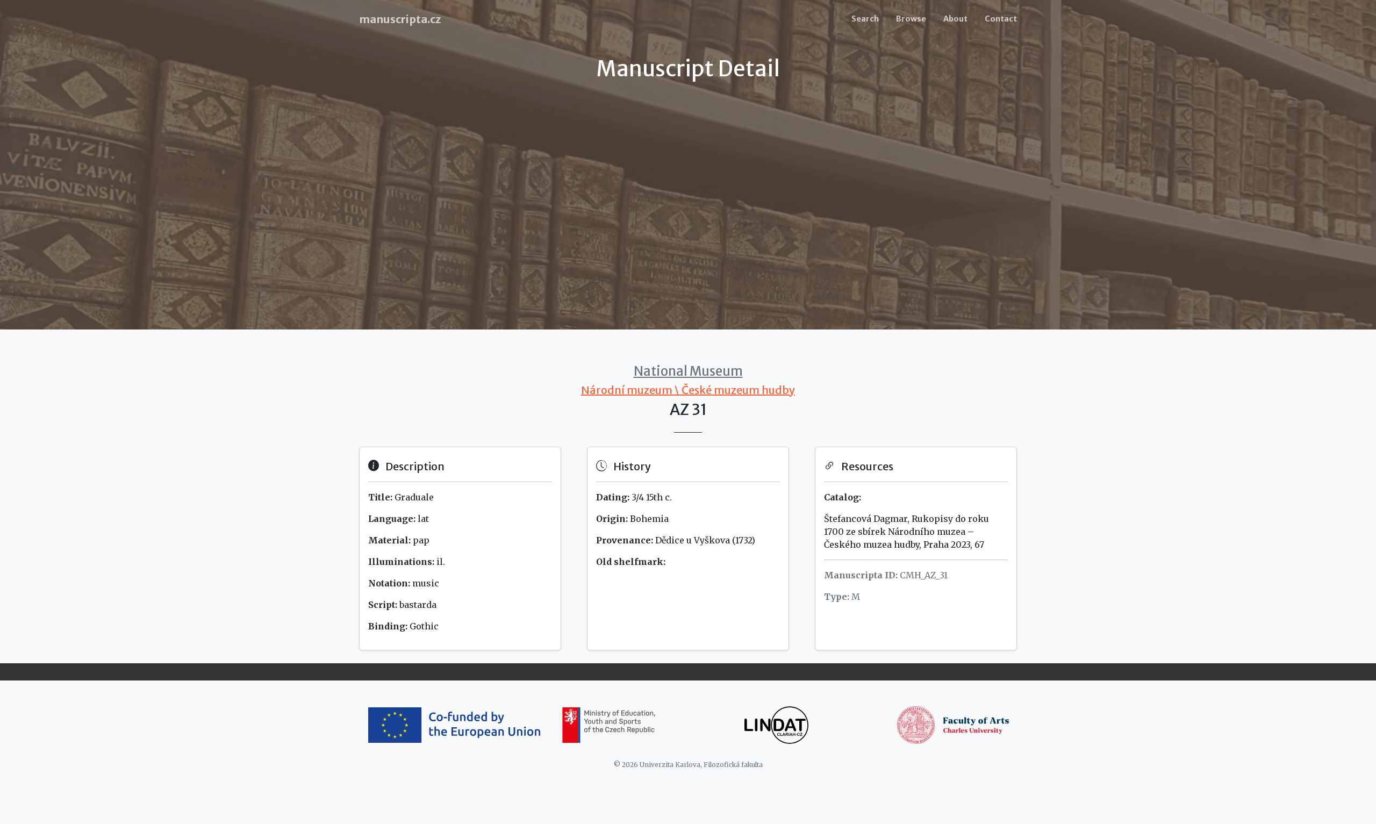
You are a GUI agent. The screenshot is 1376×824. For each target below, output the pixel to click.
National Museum (688, 371)
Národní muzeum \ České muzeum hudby (688, 390)
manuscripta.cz (400, 19)
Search (865, 19)
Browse (911, 19)
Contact (1001, 19)
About (955, 19)
